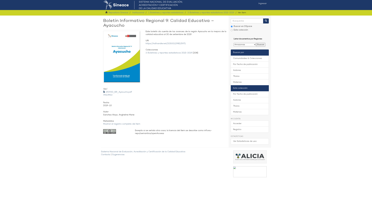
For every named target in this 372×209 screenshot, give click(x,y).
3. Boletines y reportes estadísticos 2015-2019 (211, 12)
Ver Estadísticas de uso (245, 141)
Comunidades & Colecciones (247, 58)
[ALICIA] (250, 156)
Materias (237, 82)
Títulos (236, 76)
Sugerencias (118, 154)
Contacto (105, 154)
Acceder (237, 123)
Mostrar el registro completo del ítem (121, 124)
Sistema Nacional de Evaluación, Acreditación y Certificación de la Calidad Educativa (143, 151)
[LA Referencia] (250, 171)
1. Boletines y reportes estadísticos (166, 12)
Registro (237, 129)
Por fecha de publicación (245, 64)
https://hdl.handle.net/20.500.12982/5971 (166, 43)
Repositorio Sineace (118, 12)
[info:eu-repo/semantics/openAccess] (117, 131)
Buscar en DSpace (243, 26)
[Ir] (266, 21)
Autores (237, 70)
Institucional (138, 12)
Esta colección (241, 30)
